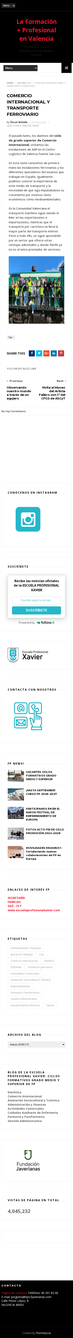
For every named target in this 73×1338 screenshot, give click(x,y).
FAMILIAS (14, 902)
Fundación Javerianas (40, 967)
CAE (41, 954)
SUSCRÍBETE (36, 610)
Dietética (49, 961)
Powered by (27, 622)
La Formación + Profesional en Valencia (36, 30)
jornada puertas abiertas (25, 1005)
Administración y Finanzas (26, 948)
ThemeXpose (43, 1333)
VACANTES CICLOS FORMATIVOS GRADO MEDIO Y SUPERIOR (41, 775)
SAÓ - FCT (15, 906)
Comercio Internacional (24, 961)
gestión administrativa (24, 999)
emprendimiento (20, 986)
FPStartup (16, 967)
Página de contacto (14, 1293)
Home (10, 83)
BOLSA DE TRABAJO (22, 954)
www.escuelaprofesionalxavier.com (34, 910)
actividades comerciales (25, 973)
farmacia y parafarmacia (25, 992)
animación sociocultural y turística (31, 980)
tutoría (50, 1005)
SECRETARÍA (16, 898)
